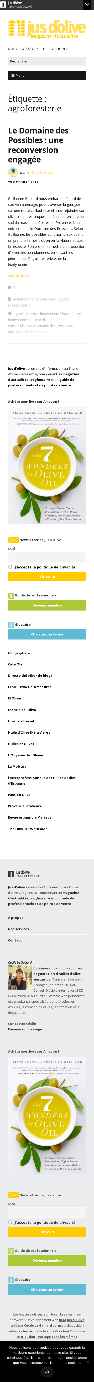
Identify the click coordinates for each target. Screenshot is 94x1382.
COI (81, 990)
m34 (62, 1320)
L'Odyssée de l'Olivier (25, 755)
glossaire (42, 379)
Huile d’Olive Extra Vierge (29, 732)
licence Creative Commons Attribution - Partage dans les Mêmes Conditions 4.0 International (51, 1337)
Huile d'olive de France (48, 319)
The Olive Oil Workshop (28, 829)
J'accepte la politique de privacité (45, 567)
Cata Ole (15, 664)
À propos (15, 917)
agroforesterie (25, 313)
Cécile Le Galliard (20, 962)
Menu (20, 75)
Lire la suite (18, 276)
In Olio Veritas (40, 172)
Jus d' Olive (75, 1320)
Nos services (18, 929)
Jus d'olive (16, 368)
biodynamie (49, 313)
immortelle (17, 325)
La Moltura (17, 766)
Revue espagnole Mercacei (30, 817)
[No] (87, 1361)
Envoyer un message (25, 1029)
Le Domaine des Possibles (50, 325)
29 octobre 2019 (23, 182)
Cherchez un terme (47, 634)
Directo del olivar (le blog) (30, 675)
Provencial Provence (25, 806)
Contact (15, 940)
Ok (47, 1371)
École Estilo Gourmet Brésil (30, 687)
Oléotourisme (43, 299)
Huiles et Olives (21, 743)
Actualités (21, 299)
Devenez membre (47, 605)
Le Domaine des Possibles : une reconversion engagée (38, 145)
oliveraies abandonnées (27, 331)
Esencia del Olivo (22, 709)
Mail (11, 548)
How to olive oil (21, 721)
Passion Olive (19, 794)
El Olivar (15, 698)
